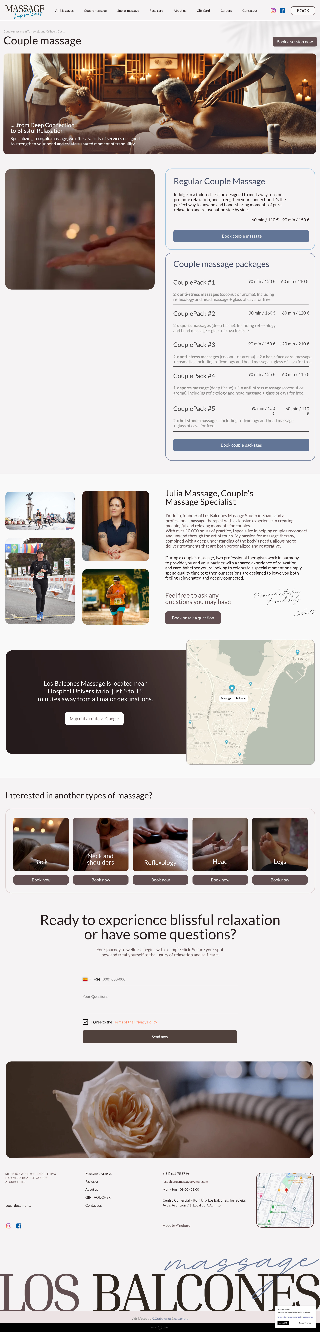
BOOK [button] (303, 10)
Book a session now (295, 41)
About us (180, 10)
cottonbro (181, 1318)
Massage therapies (98, 1173)
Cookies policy (308, 1317)
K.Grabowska (161, 1318)
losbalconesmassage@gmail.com (185, 1181)
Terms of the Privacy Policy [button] (135, 1022)
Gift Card (203, 10)
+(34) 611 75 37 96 (176, 1173)
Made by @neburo (176, 1225)
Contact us (250, 10)
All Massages (64, 10)
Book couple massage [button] (242, 236)
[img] (250, 702)
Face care (156, 10)
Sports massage (128, 10)
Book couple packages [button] (241, 445)
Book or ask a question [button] (193, 617)
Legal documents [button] (18, 1205)
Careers (226, 10)
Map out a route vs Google (94, 718)
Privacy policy (282, 1317)
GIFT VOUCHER (98, 1197)
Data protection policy (295, 1317)
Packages (91, 1181)
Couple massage (95, 10)
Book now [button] (41, 879)
